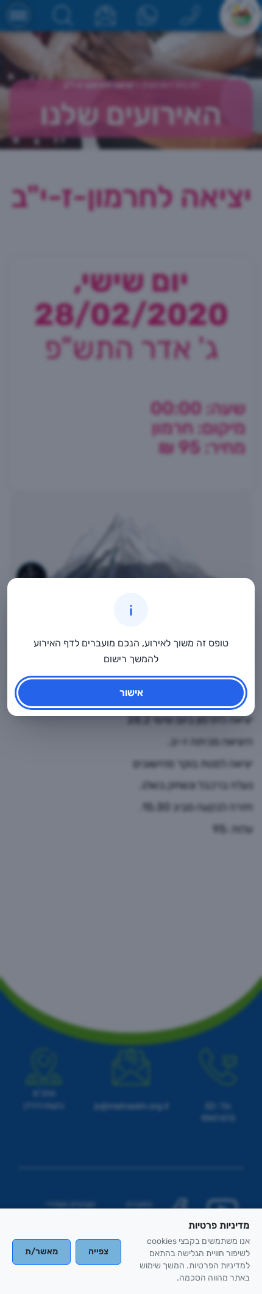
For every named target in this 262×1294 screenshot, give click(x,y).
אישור (131, 692)
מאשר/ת (41, 1251)
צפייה (98, 1251)
